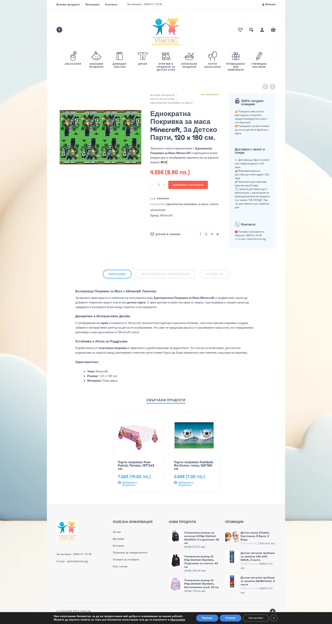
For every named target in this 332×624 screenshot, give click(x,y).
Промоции (92, 4)
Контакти (111, 4)
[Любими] (240, 30)
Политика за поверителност (130, 552)
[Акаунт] (262, 30)
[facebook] (59, 30)
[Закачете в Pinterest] (211, 234)
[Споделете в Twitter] (205, 234)
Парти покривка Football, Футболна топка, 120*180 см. (193, 465)
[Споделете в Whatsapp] (216, 234)
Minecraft (166, 215)
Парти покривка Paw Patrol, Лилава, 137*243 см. (136, 465)
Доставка (118, 538)
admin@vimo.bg (77, 561)
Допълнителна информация (165, 274)
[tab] (117, 275)
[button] (251, 30)
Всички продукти (68, 4)
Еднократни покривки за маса (171, 102)
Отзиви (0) (214, 274)
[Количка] (273, 30)
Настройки (177, 620)
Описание (117, 274)
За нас (117, 532)
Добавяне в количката (188, 184)
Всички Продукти (162, 95)
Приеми (207, 618)
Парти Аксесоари (162, 99)
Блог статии (120, 566)
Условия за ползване (126, 559)
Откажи (231, 618)
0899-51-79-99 (152, 4)
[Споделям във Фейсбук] (199, 234)
